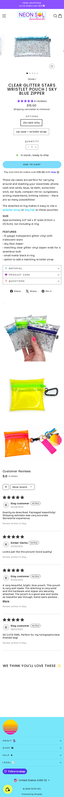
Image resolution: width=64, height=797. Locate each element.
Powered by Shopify (32, 794)
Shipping (19, 109)
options (32, 116)
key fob (30, 209)
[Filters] (6, 487)
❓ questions (15, 281)
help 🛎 (8, 755)
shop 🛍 (8, 748)
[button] (25, 101)
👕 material (14, 268)
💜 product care (17, 274)
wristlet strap (12, 209)
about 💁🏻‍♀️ (9, 740)
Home (31, 79)
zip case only (31, 122)
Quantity (32, 141)
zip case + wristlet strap (31, 131)
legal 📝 (9, 762)
